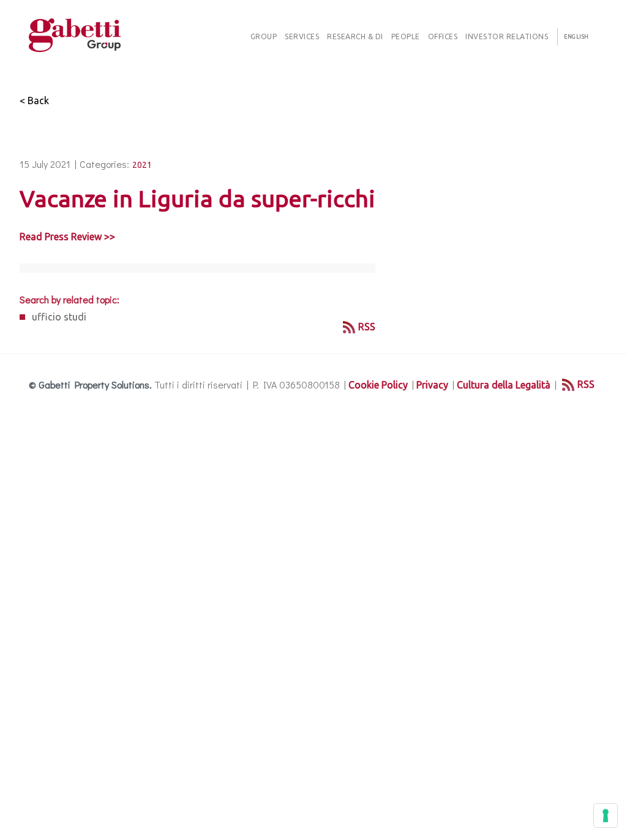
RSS (366, 326)
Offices (443, 36)
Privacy (432, 384)
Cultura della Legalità (503, 384)
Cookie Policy (378, 384)
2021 (142, 165)
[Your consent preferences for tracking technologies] (605, 815)
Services (302, 36)
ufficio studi (59, 316)
